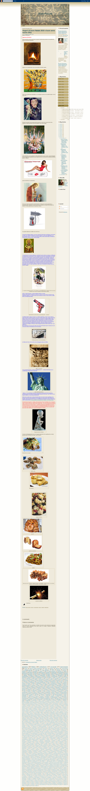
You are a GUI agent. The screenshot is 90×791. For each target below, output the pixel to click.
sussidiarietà (53, 683)
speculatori (28, 699)
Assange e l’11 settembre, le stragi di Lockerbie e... (65, 116)
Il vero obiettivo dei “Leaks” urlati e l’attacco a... (65, 118)
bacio (30, 727)
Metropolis (56, 717)
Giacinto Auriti (65, 686)
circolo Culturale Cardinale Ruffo (34, 730)
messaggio (37, 766)
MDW (39, 712)
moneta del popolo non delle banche (59, 769)
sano (55, 779)
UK (39, 673)
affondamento (37, 723)
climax (47, 730)
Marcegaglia (52, 713)
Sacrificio (24, 689)
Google (39, 707)
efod (33, 742)
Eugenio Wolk (45, 705)
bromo (49, 728)
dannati (44, 737)
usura (41, 671)
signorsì (23, 781)
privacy (54, 776)
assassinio (58, 725)
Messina (37, 717)
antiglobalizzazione (47, 724)
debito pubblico (53, 737)
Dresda (33, 704)
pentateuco (41, 775)
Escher (36, 705)
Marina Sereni (34, 715)
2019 (61, 125)
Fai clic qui (65, 35)
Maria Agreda (24, 714)
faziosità (23, 745)
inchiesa (29, 750)
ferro (31, 745)
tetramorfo (42, 783)
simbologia (28, 781)
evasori (65, 743)
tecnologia (24, 783)
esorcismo (32, 743)
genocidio (25, 681)
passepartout (49, 774)
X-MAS (35, 679)
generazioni (24, 747)
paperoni (23, 774)
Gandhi (60, 706)
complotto (24, 680)
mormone (44, 770)
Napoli (51, 668)
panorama (59, 773)
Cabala (54, 677)
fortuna (65, 745)
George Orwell (25, 707)
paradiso (28, 774)
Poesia (65, 720)
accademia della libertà (62, 689)
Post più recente (24, 660)
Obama (43, 719)
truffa (29, 671)
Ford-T (48, 706)
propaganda (54, 676)
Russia (57, 674)
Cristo (35, 674)
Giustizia (35, 707)
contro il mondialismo (59, 732)
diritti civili (60, 739)
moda (58, 768)
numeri (35, 672)
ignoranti (32, 749)
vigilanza (65, 784)
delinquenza (53, 738)
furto (62, 680)
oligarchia (53, 682)
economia (60, 673)
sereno (46, 780)
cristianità (52, 736)
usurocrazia (39, 677)
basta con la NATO (52, 727)
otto (44, 773)
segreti (31, 780)
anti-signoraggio (33, 724)
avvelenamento (25, 727)
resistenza (40, 778)
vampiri (60, 784)
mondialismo (32, 682)
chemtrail (24, 730)
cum (34, 737)
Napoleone (61, 718)
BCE (42, 685)
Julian (51, 708)
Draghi (32, 686)
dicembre (64, 107)
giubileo (58, 747)
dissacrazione (47, 740)
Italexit (30, 708)
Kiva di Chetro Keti (49, 709)
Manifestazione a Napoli (39, 713)
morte (48, 682)
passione (55, 774)
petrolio (46, 775)
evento (65, 671)
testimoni (33, 783)
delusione (59, 738)
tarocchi (65, 782)
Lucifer (27, 712)
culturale (30, 737)
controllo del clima (42, 733)
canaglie (49, 729)
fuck (49, 746)
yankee (27, 700)
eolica (56, 742)
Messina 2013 (43, 717)
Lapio (57, 710)
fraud (33, 746)
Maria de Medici (64, 714)
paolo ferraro (41, 672)
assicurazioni (64, 725)
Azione (38, 685)
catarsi (62, 729)
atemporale (34, 726)
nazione (44, 676)
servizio (57, 780)
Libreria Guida (29, 711)
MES (42, 712)
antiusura (24, 725)
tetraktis (37, 783)
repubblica (34, 778)
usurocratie (55, 784)
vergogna (24, 684)
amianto (23, 724)
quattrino (43, 777)
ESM (43, 704)
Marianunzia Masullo (26, 715)
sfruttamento (38, 683)
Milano (65, 717)
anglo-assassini (52, 671)
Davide (28, 686)
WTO (55, 689)
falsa (36, 744)
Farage (48, 686)
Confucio (65, 685)
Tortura (23, 679)
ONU (40, 719)
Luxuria (31, 712)
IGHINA (56, 707)
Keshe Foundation (34, 709)
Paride (23, 720)
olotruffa (61, 772)
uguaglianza (60, 783)
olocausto (57, 772)
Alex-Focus (45, 13)
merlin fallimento (31, 765)
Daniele (23, 686)
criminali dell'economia (49, 735)
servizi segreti (52, 780)
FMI (44, 686)
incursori (51, 750)
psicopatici (24, 777)
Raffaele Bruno (28, 721)
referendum (24, 778)
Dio (66, 672)
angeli (28, 724)
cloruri (51, 730)
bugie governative (64, 728)
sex (61, 780)
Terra (65, 678)
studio (41, 782)
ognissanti (51, 772)
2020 (61, 124)
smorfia (44, 683)
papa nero (65, 773)
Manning (47, 713)
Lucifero (30, 673)
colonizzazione (64, 730)
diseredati (29, 740)
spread (32, 782)
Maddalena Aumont (54, 712)
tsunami (47, 783)
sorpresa (42, 781)
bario (46, 727)
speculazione (61, 672)
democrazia (64, 738)
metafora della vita (44, 766)
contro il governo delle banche (47, 732)
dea (48, 737)
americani (65, 723)
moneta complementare (41, 682)
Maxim (50, 716)
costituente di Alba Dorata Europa (28, 735)
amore (51, 679)
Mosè (34, 718)
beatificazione (64, 727)
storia (39, 699)
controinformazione (34, 733)
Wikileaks (31, 723)
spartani (59, 781)
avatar (61, 726)
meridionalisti (24, 765)
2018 (61, 126)
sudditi (50, 782)
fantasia (62, 744)
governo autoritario (43, 748)
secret (28, 780)
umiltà (23, 700)
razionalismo (48, 777)
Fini (44, 706)
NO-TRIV (51, 718)
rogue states (37, 779)
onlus (66, 772)
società (29, 677)
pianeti (51, 775)
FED (63, 705)
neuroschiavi (49, 771)
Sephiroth (29, 722)
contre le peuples (36, 732)
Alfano (60, 684)
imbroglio (42, 749)
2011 (61, 135)
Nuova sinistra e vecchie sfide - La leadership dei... (65, 115)
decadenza (66, 737)
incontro (40, 750)
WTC (27, 723)
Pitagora (56, 720)
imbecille (47, 681)
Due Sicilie (38, 704)
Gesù (46, 668)
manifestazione (25, 676)
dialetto (48, 739)
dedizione (38, 738)
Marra (51, 715)
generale (66, 680)
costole (38, 735)
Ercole (36, 686)
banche (66, 674)
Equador (52, 704)
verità (45, 677)
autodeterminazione (42, 726)
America (65, 684)
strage (43, 699)
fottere (29, 746)
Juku (48, 708)
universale (27, 784)
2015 (61, 130)
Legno (23, 711)
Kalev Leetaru (60, 708)
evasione (61, 743)
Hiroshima (52, 707)
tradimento (64, 683)
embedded (42, 742)
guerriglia (62, 748)
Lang (54, 710)
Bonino (53, 685)
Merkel (43, 687)
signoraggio (64, 667)
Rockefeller (58, 688)
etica (54, 743)
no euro (58, 771)
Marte (55, 715)
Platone (61, 720)
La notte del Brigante (39, 710)
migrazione (24, 768)
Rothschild (64, 688)
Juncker (55, 708)
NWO (46, 671)
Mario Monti (47, 715)
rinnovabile (24, 779)
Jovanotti (44, 708)
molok (23, 769)
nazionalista (24, 771)
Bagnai (48, 685)
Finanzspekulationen (39, 706)
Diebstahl (29, 704)
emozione (47, 742)
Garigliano (65, 706)
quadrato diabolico (36, 777)
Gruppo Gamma (45, 707)
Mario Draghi (35, 678)
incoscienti (46, 750)
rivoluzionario (30, 779)
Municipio (42, 718)
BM (45, 685)
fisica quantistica (43, 745)
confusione (47, 731)
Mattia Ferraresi (45, 716)
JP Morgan (35, 708)
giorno (54, 747)
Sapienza (24, 722)
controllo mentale (51, 733)
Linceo (41, 711)
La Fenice (64, 709)
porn (60, 775)
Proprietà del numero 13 (66, 40)
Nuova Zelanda (25, 688)
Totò (47, 722)
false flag (40, 744)
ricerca (57, 778)
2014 (61, 131)
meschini (38, 765)
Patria (52, 678)
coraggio (35, 671)
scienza (23, 780)
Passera (44, 688)
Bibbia (33, 667)
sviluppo (59, 683)
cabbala (30, 729)
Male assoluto (30, 713)
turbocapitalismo (53, 783)
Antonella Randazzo (26, 685)
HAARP (43, 674)
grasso (50, 748)
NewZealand (25, 719)
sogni (23, 699)
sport (29, 782)
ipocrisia (37, 669)
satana (33, 683)
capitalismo (64, 679)
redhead (65, 777)
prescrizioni (37, 776)
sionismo (24, 677)
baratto (42, 727)
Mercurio (32, 717)
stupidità (45, 782)
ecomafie (24, 742)
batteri (59, 727)
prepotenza (31, 776)
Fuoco (55, 686)
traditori (59, 699)
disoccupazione (39, 680)
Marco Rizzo (64, 713)
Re (45, 721)
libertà (57, 668)
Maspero (31, 716)
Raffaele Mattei (35, 721)
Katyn (66, 708)
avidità (65, 726)
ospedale (40, 773)
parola (33, 774)
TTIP (44, 722)
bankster (25, 675)
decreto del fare (32, 738)
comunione (36, 607)
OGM (31, 688)
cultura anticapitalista (59, 736)
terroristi (54, 699)
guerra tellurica (56, 748)
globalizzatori (64, 747)
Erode (29, 705)
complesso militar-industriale (27, 731)
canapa (53, 729)
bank (39, 727)
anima (55, 679)
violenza (29, 684)
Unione (57, 722)
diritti (56, 739)
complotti (36, 731)
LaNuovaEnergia (48, 710)
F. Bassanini (58, 705)
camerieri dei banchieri (42, 729)
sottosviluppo (54, 781)
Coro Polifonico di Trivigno (33, 703)
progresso (65, 776)
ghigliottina (45, 747)
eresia (27, 743)
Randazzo (42, 721)
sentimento (41, 780)
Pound (53, 688)
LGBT (59, 709)
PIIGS (58, 719)
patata (59, 774)
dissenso (54, 740)
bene (23, 728)
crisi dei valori (45, 736)
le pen (65, 681)
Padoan (65, 719)
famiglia (53, 744)
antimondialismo (56, 724)
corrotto (50, 734)
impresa (60, 749)
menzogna (38, 676)
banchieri (34, 727)
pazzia (66, 774)
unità (23, 784)
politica (65, 682)
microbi (60, 767)
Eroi (32, 705)
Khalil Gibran (41, 709)
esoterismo (37, 743)
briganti (31, 675)
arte (48, 725)
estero (50, 743)
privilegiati (59, 776)
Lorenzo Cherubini (59, 711)
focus (59, 745)
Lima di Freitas (36, 711)
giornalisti (31, 681)
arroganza (44, 725)
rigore (66, 778)
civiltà (43, 730)
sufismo (54, 782)
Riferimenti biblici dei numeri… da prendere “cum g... (65, 110)
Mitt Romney (29, 718)
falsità (54, 680)
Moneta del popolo (50, 687)
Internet (23, 708)
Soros (62, 674)
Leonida (58, 677)
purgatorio (29, 777)
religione (28, 683)
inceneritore (24, 750)
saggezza (50, 779)
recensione (54, 777)
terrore (28, 783)
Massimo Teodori (37, 716)
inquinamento (52, 681)
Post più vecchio (53, 660)
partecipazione (38, 774)
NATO (53, 669)
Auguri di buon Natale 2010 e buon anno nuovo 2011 (65, 109)
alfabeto (43, 723)
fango (58, 744)
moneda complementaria (38, 769)
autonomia (50, 726)
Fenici (28, 706)
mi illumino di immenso (47, 767)
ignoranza (60, 675)
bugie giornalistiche (56, 728)
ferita (28, 745)
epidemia (61, 742)
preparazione (24, 776)
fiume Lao (50, 745)
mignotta (65, 767)
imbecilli (37, 749)
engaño (52, 742)
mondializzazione (29, 769)
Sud (33, 689)
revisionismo (52, 778)
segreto (36, 780)
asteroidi (23, 726)
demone (33, 680)
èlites (37, 785)
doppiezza (42, 741)
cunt (37, 737)
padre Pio (48, 773)
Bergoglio (30, 674)
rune (46, 779)
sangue (65, 676)
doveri (53, 741)
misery (34, 768)
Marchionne (58, 713)
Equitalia (62, 704)
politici (24, 674)
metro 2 (23, 767)
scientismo (65, 779)
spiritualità (24, 782)
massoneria (29, 672)
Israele (48, 674)
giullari (35, 681)
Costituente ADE (47, 703)
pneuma (56, 775)
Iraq (27, 708)
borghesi (40, 728)
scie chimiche (45, 669)
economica (29, 742)
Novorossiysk (64, 687)
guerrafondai (40, 681)
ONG (36, 719)
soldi (48, 683)
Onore (34, 688)
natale (42, 607)
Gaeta (59, 686)
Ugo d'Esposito (30, 679)
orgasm (35, 773)
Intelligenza (24, 673)
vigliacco (23, 785)
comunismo (41, 731)
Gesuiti (30, 707)
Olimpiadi (48, 719)
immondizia (55, 749)
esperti (42, 743)
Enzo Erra (47, 704)
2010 (61, 136)
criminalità (57, 735)
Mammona (28, 678)
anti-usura (40, 724)
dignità (58, 669)
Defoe (24, 704)
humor (28, 749)
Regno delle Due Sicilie (52, 721)
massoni (32, 676)
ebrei (66, 741)
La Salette (32, 710)
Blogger (65, 212)
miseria (26, 682)
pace (61, 682)
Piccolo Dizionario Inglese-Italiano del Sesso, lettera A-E (62, 32)
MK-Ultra (29, 687)
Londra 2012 (52, 711)
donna (37, 741)
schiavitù (48, 672)
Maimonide (24, 713)
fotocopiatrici (24, 746)
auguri (32, 607)
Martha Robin (60, 715)
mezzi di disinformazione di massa (34, 767)
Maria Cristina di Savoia (48, 714)
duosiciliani (61, 741)
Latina (61, 710)
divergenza (24, 741)
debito (48, 675)
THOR (37, 722)
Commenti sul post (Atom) (31, 662)
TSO (41, 722)
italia (65, 675)
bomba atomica (34, 728)
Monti (44, 678)
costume (42, 735)
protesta (23, 683)
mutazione (61, 770)
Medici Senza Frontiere (57, 716)
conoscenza (42, 675)
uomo (37, 784)
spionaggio (65, 781)
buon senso (25, 729)
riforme (61, 778)
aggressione (41, 679)
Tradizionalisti (52, 722)
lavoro (61, 681)
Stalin (33, 722)
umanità (65, 783)
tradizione (46, 607)
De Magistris (65, 703)
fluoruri (55, 745)
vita (33, 684)
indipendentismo (63, 750)
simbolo (24, 671)
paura (63, 774)
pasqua (43, 774)
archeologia (38, 725)
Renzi (53, 674)
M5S (63, 677)
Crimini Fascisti (55, 703)
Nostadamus (31, 719)
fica (33, 745)
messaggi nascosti (30, 766)
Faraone (23, 706)
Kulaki (55, 709)
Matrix (40, 678)
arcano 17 (33, 725)
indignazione (56, 750)
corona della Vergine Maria (37, 734)
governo (54, 675)
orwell (57, 682)
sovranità (53, 667)
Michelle (61, 717)
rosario (42, 779)
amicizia (47, 679)
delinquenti (54, 673)
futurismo (61, 746)
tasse (34, 677)
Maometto (39, 687)
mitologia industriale (51, 768)
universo (32, 784)
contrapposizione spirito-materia (57, 731)
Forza (39, 674)
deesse (43, 738)
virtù (30, 785)
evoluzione (24, 744)
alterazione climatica (57, 723)
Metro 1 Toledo (50, 717)
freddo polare (38, 746)
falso (50, 744)
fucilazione (44, 746)
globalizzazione (28, 669)
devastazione (42, 739)
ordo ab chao (29, 773)
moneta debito (48, 769)
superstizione (59, 782)
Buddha (49, 677)
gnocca (29, 748)
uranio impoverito (42, 784)
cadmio (34, 729)
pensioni (35, 775)
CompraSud (24, 703)
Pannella (39, 688)
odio (43, 772)
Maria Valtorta (56, 714)
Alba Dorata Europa (53, 684)
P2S (48, 678)
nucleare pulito (64, 771)
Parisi (27, 720)
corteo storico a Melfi (57, 734)
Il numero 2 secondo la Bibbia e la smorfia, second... (65, 113)
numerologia (65, 668)
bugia (59, 679)
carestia (58, 729)
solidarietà (53, 672)
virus (33, 785)
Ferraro (31, 706)
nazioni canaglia (39, 771)
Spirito (35, 673)
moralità (39, 770)
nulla (23, 772)
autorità (56, 726)
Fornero (52, 706)
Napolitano (57, 687)
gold (37, 748)
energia (45, 680)
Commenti (62, 208)
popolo (48, 676)
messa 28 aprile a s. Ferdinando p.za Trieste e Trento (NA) (52, 765)
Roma (61, 678)
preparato (65, 775)
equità (65, 742)
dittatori (58, 740)
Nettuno (66, 718)
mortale (49, 770)
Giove (24, 687)
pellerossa (30, 775)
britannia (45, 728)
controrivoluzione (59, 733)
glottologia (24, 748)
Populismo (57, 678)
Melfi (28, 717)
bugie (42, 673)
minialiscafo (30, 768)
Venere (50, 689)
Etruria (40, 705)
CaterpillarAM (59, 685)
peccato (24, 775)
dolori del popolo (31, 741)
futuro (40, 607)
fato (66, 744)
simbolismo (43, 667)
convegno (48, 673)
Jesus (40, 708)
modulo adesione (63, 768)
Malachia (34, 687)
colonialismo (56, 730)
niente (54, 771)
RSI (22, 721)
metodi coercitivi (59, 766)
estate (46, 743)
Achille (37, 684)
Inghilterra (65, 707)
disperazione (35, 740)
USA (26, 668)
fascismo (66, 673)
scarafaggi (59, 779)
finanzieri (37, 745)
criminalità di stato (64, 735)
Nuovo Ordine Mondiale (36, 668)
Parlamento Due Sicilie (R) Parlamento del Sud (44, 720)
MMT (45, 712)
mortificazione (55, 770)
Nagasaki (56, 718)
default (47, 738)
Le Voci (65, 710)
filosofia (58, 680)
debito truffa (59, 737)
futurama (56, 746)
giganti (50, 747)
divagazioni (64, 740)
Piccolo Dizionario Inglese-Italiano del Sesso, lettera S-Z (62, 64)
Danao (60, 703)
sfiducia (65, 780)
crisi (40, 736)
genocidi (40, 747)
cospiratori (65, 734)
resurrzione (46, 778)
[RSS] (23, 789)
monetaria (24, 770)
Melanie (24, 717)
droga (57, 741)
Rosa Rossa (61, 721)
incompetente (35, 750)
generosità (30, 747)
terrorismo (49, 699)
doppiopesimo (47, 741)
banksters (59, 671)
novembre (64, 119)
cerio (66, 729)
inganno (24, 672)
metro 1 (65, 766)
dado (40, 737)
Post (61, 206)
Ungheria (46, 689)
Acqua (41, 684)
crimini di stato (35, 736)
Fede (52, 686)
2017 (61, 128)
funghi (52, 746)
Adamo (46, 684)
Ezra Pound (52, 705)
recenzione (60, 777)
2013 (61, 133)
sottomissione (47, 781)
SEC (66, 721)
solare (33, 781)
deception (25, 738)
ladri (58, 681)
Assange (33, 685)
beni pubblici (27, 728)
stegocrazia (34, 699)
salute (60, 676)
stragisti (36, 782)
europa (49, 680)
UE (42, 689)
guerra (64, 669)
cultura (28, 680)
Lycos (35, 712)
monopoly (35, 770)
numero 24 (27, 772)
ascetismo (53, 725)
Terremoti (38, 689)
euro (57, 743)
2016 (61, 129)
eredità (23, 743)
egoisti (37, 742)
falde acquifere (31, 744)
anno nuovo (28, 607)
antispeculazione (63, 724)
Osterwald (53, 719)
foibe (62, 745)
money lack (29, 770)
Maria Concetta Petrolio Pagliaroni (35, 714)
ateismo (28, 726)
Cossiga (41, 703)
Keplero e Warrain (25, 709)
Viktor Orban (63, 722)
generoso (35, 747)
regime (29, 778)
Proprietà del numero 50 (66, 53)
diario (52, 739)
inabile (65, 749)
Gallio (56, 706)
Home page (38, 660)
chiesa (36, 675)
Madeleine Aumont (63, 712)
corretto (45, 734)
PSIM (61, 719)
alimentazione (49, 723)
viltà (27, 785)
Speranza (29, 689)
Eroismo (40, 686)
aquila (28, 725)
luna (23, 682)
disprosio (41, 740)
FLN (66, 705)
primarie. (49, 776)
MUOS (48, 712)
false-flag (46, 744)
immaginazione (49, 749)
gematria (25, 667)
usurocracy (50, 784)
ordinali (23, 773)
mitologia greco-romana (41, 768)
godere (33, 748)
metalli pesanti (52, 766)
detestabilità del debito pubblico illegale (30, 739)
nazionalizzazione (31, 771)
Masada (26, 716)
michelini (55, 767)
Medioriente (65, 716)
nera (45, 771)
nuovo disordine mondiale (36, 772)
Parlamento (31, 720)
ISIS (60, 707)
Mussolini (47, 718)
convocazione (28, 734)
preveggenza (43, 776)
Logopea (46, 711)
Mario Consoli (40, 715)
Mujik (38, 718)
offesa (47, 772)
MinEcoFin (24, 718)
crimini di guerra (26, 736)
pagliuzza (54, 773)
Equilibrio (57, 704)
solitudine (37, 781)
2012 (61, 134)
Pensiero (49, 688)
